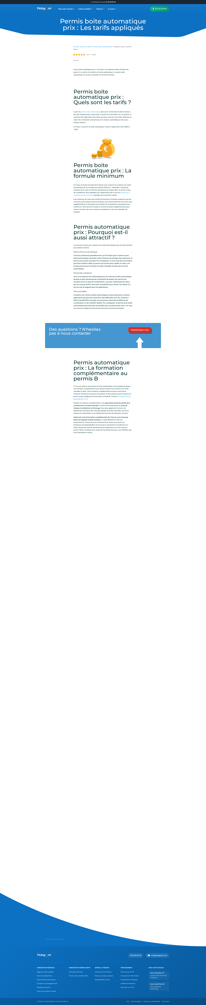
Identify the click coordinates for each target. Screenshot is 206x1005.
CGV (127, 1001)
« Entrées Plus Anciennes (54, 939)
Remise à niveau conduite (104, 976)
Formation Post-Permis (103, 972)
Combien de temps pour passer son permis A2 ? (70, 853)
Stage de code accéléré (45, 972)
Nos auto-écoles (65, 9)
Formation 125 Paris (76, 972)
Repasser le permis (43, 987)
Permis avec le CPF (127, 972)
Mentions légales (136, 1001)
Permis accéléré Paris (44, 976)
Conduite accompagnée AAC (47, 983)
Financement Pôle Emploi (130, 976)
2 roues (111, 9)
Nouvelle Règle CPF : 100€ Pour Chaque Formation (72, 531)
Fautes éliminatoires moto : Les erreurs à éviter (70, 934)
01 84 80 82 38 (135, 955)
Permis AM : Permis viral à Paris (62, 773)
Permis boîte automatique (46, 980)
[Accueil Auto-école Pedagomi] (44, 955)
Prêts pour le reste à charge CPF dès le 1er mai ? (70, 612)
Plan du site (165, 1001)
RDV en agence (161, 9)
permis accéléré (86, 47)
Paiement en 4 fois (127, 987)
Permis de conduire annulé (46, 991)
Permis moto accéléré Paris (78, 976)
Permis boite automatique (102, 47)
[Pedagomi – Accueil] (44, 9)
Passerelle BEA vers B (102, 980)
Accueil (75, 47)
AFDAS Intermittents (128, 983)
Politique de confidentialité (151, 1001)
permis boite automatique (90, 112)
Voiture (99, 9)
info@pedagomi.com (157, 955)
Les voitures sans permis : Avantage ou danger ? (70, 692)
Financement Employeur (129, 980)
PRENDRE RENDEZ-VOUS (140, 330)
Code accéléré (84, 9)
